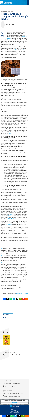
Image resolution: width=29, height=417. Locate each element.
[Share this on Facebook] (4, 299)
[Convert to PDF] (23, 299)
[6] (14, 235)
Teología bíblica (7, 11)
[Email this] (17, 299)
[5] (10, 133)
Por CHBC (4, 364)
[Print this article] (20, 299)
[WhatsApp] (11, 299)
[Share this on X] (7, 299)
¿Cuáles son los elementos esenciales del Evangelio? (13, 354)
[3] (23, 50)
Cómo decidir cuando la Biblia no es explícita (11, 383)
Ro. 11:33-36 (9, 224)
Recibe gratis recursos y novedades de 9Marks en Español (14, 401)
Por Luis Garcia (10, 24)
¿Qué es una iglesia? (7, 358)
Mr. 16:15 (8, 218)
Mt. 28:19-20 (14, 218)
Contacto (14, 410)
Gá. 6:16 (10, 215)
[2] (16, 50)
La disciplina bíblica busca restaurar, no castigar (12, 396)
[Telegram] (14, 299)
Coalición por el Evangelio (22, 293)
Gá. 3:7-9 (12, 214)
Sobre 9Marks (15, 406)
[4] (18, 51)
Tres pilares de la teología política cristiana (11, 386)
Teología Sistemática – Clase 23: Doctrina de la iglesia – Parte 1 (15, 363)
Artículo (2, 35)
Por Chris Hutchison (6, 359)
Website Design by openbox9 (14, 412)
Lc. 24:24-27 (14, 204)
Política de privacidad (14, 411)
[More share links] (26, 299)
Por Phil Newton (5, 355)
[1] (6, 50)
